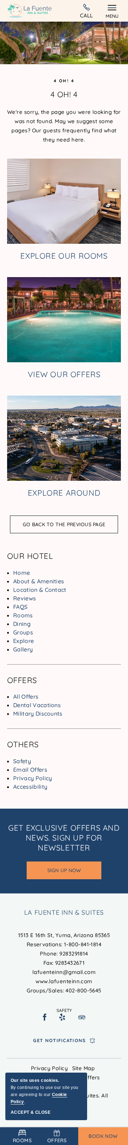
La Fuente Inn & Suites (64, 912)
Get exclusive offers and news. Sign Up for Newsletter (63, 838)
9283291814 (73, 953)
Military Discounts (38, 713)
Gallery (23, 649)
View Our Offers (64, 374)
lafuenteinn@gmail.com (64, 972)
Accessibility (30, 786)
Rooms (23, 615)
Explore (23, 640)
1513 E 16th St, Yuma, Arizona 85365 (64, 935)
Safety (22, 761)
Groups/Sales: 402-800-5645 (64, 990)
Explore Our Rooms (63, 256)
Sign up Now (72, 873)
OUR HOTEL (30, 556)
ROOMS (22, 1140)
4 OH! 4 (64, 80)
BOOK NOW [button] (103, 1136)
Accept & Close (30, 1112)
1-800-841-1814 (86, 11)
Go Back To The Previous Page (64, 524)
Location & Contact (39, 589)
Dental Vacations (37, 705)
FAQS (20, 606)
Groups (23, 632)
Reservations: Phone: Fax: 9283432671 (64, 963)
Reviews (24, 598)
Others (23, 744)
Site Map (83, 1068)
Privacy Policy (32, 778)
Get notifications (59, 1040)
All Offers (25, 696)
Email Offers (30, 769)
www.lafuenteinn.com (64, 981)
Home (21, 572)
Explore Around (64, 493)
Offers (22, 680)
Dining (22, 623)
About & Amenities (38, 581)
